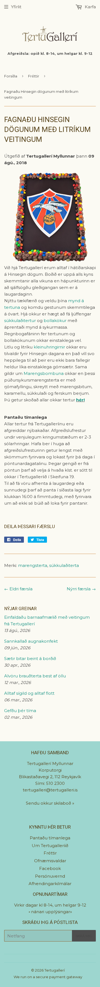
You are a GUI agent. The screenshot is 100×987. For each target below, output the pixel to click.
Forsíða (10, 76)
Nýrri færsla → (81, 588)
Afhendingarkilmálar (50, 883)
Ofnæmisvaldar (50, 860)
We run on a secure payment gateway (48, 977)
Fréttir (33, 76)
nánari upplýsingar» (51, 911)
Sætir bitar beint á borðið (30, 658)
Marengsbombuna (44, 373)
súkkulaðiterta (64, 565)
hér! (80, 399)
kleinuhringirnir (49, 347)
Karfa (90, 6)
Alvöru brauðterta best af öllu (35, 675)
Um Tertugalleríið (50, 845)
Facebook (50, 868)
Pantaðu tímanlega (50, 837)
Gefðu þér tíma (20, 710)
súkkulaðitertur (20, 320)
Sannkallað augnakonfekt (31, 641)
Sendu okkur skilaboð (49, 803)
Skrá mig (84, 936)
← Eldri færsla (18, 588)
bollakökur (55, 320)
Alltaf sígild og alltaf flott (29, 693)
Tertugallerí (54, 970)
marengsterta (32, 565)
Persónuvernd (50, 876)
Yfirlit (16, 6)
